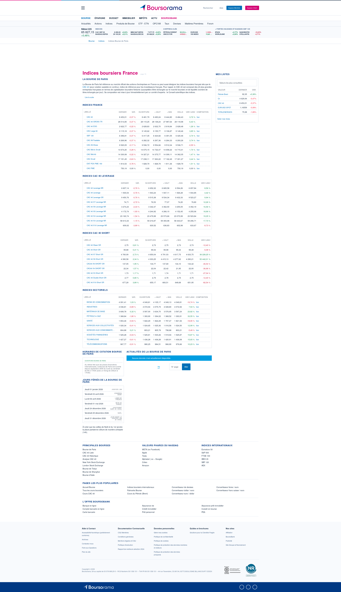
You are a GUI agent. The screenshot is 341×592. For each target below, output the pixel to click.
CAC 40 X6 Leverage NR (96, 206)
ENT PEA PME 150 (94, 163)
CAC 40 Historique (90, 455)
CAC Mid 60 (91, 154)
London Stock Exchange (93, 465)
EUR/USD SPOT (224, 107)
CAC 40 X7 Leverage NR (96, 202)
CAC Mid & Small (93, 149)
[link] (85, 539)
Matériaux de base (96, 311)
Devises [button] (177, 23)
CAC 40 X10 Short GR (95, 282)
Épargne (100, 18)
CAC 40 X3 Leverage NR (96, 220)
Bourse (86, 18)
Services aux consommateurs (101, 330)
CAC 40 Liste (88, 452)
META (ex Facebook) (151, 449)
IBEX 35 (205, 459)
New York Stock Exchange (94, 462)
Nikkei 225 (86, 29)
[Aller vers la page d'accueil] (169, 7)
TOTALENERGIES (225, 112)
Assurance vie (148, 505)
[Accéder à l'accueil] (84, 40)
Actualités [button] (86, 23)
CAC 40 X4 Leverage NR (96, 216)
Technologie (93, 339)
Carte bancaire (89, 512)
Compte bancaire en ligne (93, 509)
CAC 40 (86, 87)
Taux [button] (167, 23)
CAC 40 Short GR (93, 249)
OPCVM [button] (157, 23)
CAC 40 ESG (92, 126)
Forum (210, 23)
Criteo (144, 462)
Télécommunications (97, 344)
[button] (83, 8)
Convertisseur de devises (182, 487)
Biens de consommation (98, 302)
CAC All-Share (92, 145)
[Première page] (150, 366)
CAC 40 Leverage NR (95, 188)
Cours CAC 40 (89, 493)
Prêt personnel (148, 512)
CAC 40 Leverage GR (95, 197)
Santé (90, 320)
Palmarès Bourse (134, 490)
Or (219, 98)
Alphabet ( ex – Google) (152, 459)
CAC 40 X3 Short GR (95, 273)
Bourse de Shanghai (91, 471)
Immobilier (128, 18)
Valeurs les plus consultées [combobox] (230, 82)
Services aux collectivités (100, 325)
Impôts (143, 18)
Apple (144, 452)
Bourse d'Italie (89, 475)
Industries (92, 306)
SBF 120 (90, 135)
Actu (154, 18)
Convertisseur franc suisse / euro (230, 490)
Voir (198, 117)
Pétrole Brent (223, 94)
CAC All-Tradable (93, 140)
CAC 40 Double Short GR (96, 277)
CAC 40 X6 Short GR (95, 259)
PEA (203, 512)
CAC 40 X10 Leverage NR (97, 225)
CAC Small (91, 159)
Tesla (144, 455)
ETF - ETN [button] (144, 23)
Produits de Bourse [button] (125, 23)
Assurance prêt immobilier (213, 505)
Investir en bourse (209, 509)
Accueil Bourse (89, 487)
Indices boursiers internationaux (140, 487)
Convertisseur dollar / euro (183, 490)
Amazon (145, 465)
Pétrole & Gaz (94, 316)
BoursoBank (169, 18)
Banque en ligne (89, 505)
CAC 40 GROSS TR (94, 121)
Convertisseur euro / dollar (183, 493)
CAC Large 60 (92, 131)
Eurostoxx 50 (207, 449)
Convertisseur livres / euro (227, 487)
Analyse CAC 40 (89, 459)
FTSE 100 (206, 455)
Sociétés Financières (97, 334)
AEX (203, 465)
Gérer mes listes (223, 119)
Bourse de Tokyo (90, 468)
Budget (113, 18)
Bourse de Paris (89, 449)
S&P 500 (205, 452)
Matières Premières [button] (194, 23)
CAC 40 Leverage (93, 192)
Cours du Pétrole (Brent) (137, 493)
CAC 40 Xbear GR (94, 245)
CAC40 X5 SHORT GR (95, 263)
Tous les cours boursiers (93, 490)
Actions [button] (98, 23)
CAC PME (91, 168)
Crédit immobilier (149, 509)
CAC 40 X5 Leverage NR (96, 211)
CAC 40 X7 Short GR (95, 254)
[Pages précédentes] (154, 366)
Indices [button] (109, 23)
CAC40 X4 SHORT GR (95, 268)
